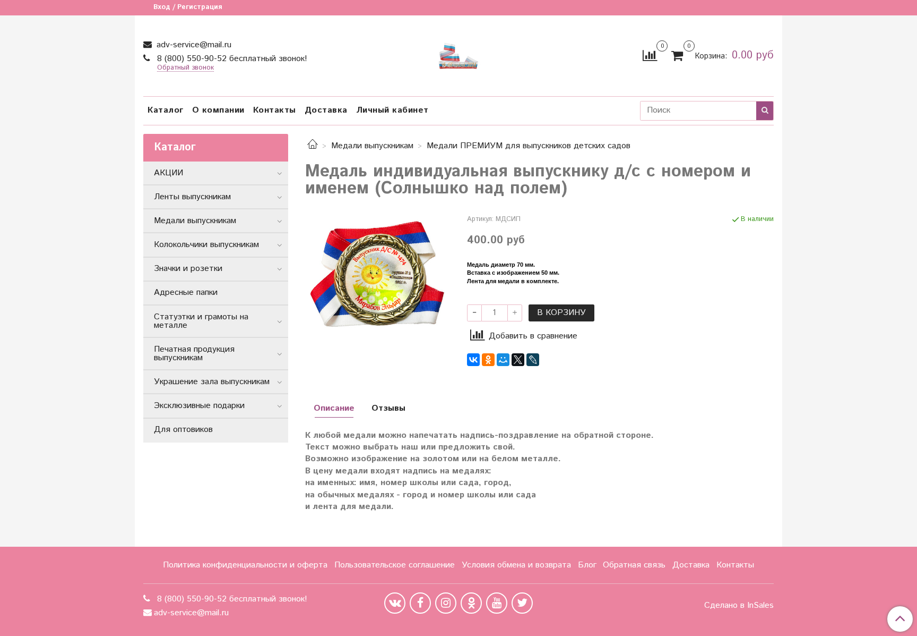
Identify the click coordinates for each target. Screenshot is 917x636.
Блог (587, 565)
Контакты (274, 110)
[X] (518, 359)
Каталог (166, 110)
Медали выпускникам (372, 146)
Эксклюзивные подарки (199, 406)
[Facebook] (420, 603)
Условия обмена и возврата (516, 565)
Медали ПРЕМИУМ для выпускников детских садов (528, 146)
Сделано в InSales (739, 605)
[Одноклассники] (488, 359)
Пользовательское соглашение (394, 565)
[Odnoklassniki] (471, 603)
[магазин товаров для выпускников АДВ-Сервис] (458, 53)
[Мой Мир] (503, 359)
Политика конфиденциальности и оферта (245, 565)
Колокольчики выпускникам (206, 245)
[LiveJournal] (532, 359)
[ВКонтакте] (473, 359)
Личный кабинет (392, 110)
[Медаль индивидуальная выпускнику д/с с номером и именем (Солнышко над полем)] (377, 274)
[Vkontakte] (394, 603)
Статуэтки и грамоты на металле (201, 321)
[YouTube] (496, 603)
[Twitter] (522, 603)
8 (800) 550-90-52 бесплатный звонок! (230, 59)
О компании (218, 110)
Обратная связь (634, 565)
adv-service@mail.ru (192, 45)
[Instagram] (445, 603)
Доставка (326, 110)
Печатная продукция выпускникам (194, 353)
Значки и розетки (188, 268)
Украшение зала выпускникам (212, 382)
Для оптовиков (183, 429)
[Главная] (312, 146)
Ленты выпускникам (192, 197)
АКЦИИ (168, 173)
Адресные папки (186, 292)
